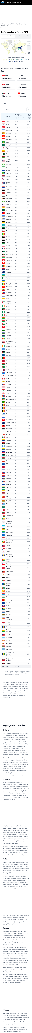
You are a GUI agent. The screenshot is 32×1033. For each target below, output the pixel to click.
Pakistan (8, 154)
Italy (7, 315)
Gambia (8, 332)
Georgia (8, 393)
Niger (7, 318)
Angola (8, 443)
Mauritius (8, 335)
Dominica (8, 663)
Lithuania (8, 487)
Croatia (8, 551)
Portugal (8, 358)
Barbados (9, 627)
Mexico (8, 437)
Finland (8, 469)
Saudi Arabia (9, 210)
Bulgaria (8, 461)
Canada (8, 263)
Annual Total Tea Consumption (8, 36)
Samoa (8, 634)
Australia (8, 272)
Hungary (8, 458)
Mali (7, 234)
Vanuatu (8, 614)
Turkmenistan (10, 367)
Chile (7, 231)
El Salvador (9, 464)
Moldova (8, 481)
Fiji (6, 504)
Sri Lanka (7, 93)
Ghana (8, 207)
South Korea (9, 375)
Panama (8, 548)
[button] (29, 2)
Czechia (8, 384)
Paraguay (9, 187)
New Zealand (10, 422)
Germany (8, 222)
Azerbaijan (9, 275)
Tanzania (8, 173)
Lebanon (8, 390)
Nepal (7, 179)
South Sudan (9, 455)
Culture (3, 24)
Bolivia (8, 381)
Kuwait (8, 309)
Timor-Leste (9, 571)
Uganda (8, 151)
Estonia (8, 577)
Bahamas (8, 608)
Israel (7, 417)
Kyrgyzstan (9, 287)
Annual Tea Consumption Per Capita (23, 36)
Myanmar (8, 164)
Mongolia (8, 396)
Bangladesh (9, 145)
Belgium (8, 411)
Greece (8, 414)
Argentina (23, 84)
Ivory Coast (9, 346)
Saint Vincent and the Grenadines (10, 654)
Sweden (8, 355)
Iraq (7, 195)
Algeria (8, 278)
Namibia (8, 478)
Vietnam (23, 93)
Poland (8, 245)
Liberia (8, 545)
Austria (8, 361)
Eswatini (8, 501)
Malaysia (8, 204)
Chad (7, 405)
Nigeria (8, 312)
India (22, 75)
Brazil (7, 142)
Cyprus (8, 574)
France (8, 248)
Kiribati (8, 640)
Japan (8, 148)
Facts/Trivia (10, 24)
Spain (7, 298)
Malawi (8, 156)
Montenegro (9, 600)
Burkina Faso (9, 321)
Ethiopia (8, 289)
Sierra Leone (9, 532)
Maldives (8, 512)
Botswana (9, 428)
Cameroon (9, 266)
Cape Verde (9, 603)
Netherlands (9, 295)
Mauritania (9, 257)
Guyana (8, 588)
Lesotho (8, 431)
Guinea (8, 338)
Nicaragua (9, 535)
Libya (7, 242)
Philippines (9, 292)
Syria (7, 228)
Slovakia (8, 472)
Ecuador (8, 449)
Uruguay (8, 219)
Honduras (9, 526)
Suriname (8, 597)
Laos (7, 269)
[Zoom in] (29, 43)
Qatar (7, 369)
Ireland (8, 306)
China (6, 75)
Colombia (8, 440)
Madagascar (9, 515)
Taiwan (8, 213)
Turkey (7, 84)
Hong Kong (9, 260)
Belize (7, 605)
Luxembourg (9, 594)
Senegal (8, 284)
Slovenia (8, 564)
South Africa (9, 251)
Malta (7, 509)
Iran (7, 167)
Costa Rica (9, 475)
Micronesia (9, 649)
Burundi (8, 201)
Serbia (8, 538)
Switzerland (9, 419)
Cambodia (9, 452)
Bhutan (8, 591)
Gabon (8, 490)
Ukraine (8, 281)
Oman (7, 324)
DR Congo (9, 372)
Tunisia (8, 327)
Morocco (8, 192)
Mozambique (10, 399)
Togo (7, 529)
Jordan (8, 352)
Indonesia (9, 139)
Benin (7, 518)
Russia (8, 170)
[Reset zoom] (29, 53)
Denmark (8, 387)
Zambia (8, 402)
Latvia (8, 493)
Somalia (8, 349)
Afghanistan (9, 254)
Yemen (8, 239)
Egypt (7, 189)
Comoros (8, 580)
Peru (7, 378)
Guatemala (9, 446)
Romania (8, 408)
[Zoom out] (29, 48)
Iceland (8, 611)
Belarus (8, 364)
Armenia (8, 484)
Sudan (8, 237)
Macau (8, 507)
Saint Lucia (9, 637)
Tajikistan (8, 329)
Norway (8, 467)
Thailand (8, 176)
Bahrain (8, 434)
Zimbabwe (9, 198)
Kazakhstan (9, 225)
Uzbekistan (9, 216)
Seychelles (9, 643)
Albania (8, 425)
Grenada (8, 646)
